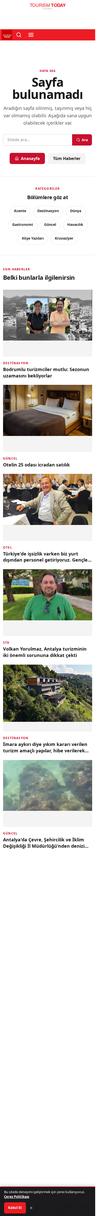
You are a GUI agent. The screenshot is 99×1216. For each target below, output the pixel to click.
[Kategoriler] (31, 34)
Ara (85, 139)
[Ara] (18, 34)
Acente (20, 210)
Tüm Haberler (66, 158)
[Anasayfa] (47, 7)
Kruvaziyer (64, 238)
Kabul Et (15, 1207)
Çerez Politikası (16, 1196)
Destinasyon (48, 210)
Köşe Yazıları (33, 238)
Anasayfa (30, 158)
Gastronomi (22, 224)
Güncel (50, 224)
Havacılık (75, 224)
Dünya (75, 210)
